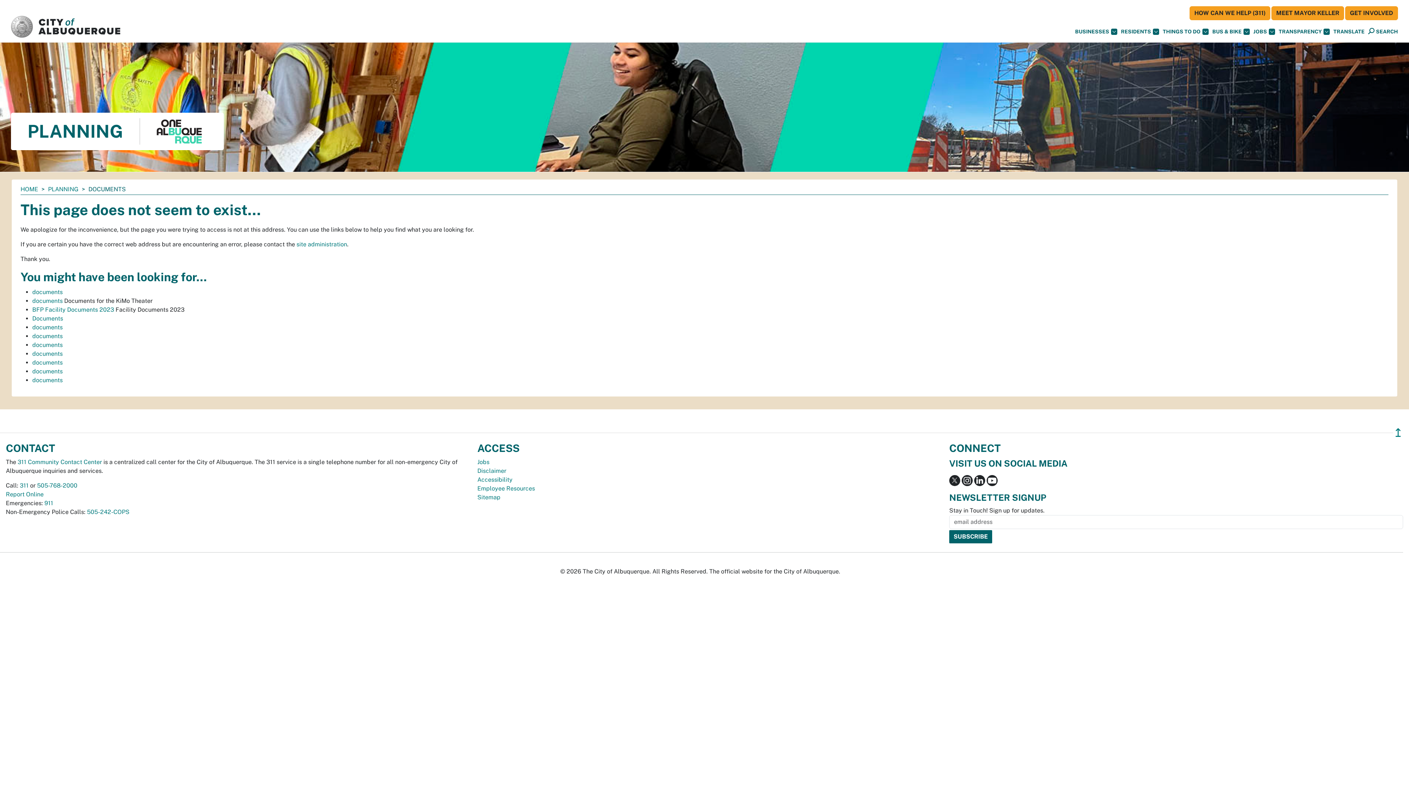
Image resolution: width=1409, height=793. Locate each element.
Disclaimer (491, 470)
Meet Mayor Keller (1307, 13)
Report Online (25, 494)
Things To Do (1182, 32)
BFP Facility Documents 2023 (73, 309)
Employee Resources (506, 488)
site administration (321, 244)
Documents (47, 318)
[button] (1349, 32)
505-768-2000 (57, 485)
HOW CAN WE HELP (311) (1230, 13)
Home (29, 189)
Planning (63, 189)
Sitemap (488, 497)
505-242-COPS (108, 511)
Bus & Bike (1227, 32)
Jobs (1260, 32)
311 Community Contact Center (60, 462)
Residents (1136, 32)
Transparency (1300, 32)
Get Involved (1371, 13)
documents (47, 292)
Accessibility (495, 479)
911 (48, 503)
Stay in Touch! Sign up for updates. (997, 510)
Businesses (1092, 32)
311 (24, 485)
